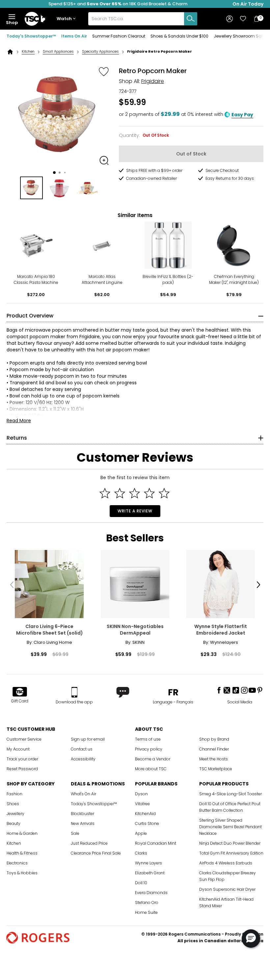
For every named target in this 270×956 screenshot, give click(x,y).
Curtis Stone (147, 823)
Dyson (141, 794)
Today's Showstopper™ (31, 36)
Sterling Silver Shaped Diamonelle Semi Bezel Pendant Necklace (230, 826)
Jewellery (15, 813)
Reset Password (22, 769)
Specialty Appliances (100, 51)
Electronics (17, 863)
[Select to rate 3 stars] (134, 493)
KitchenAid (145, 813)
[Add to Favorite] (103, 71)
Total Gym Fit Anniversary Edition (231, 853)
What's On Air (83, 794)
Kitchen (28, 51)
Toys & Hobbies (22, 873)
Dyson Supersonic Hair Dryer (227, 889)
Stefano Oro (146, 902)
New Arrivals (82, 823)
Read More (19, 420)
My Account (18, 749)
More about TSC (151, 769)
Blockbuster (82, 813)
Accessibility (83, 759)
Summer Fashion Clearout (118, 36)
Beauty (13, 823)
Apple (141, 833)
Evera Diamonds (151, 892)
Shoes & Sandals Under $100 (179, 36)
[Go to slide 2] (59, 172)
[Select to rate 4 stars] (149, 493)
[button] (67, 19)
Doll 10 (141, 883)
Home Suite (146, 912)
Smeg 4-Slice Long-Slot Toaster (230, 794)
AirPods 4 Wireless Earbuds (225, 863)
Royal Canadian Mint (155, 843)
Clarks (141, 853)
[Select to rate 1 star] (105, 493)
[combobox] (142, 18)
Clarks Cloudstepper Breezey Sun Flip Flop (227, 876)
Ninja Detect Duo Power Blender (229, 843)
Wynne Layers (148, 863)
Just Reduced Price (89, 843)
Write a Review (135, 511)
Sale (75, 833)
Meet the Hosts (213, 759)
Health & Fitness (22, 853)
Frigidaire (152, 81)
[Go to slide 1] (54, 172)
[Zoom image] (104, 160)
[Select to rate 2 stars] (119, 493)
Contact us (82, 749)
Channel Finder (214, 749)
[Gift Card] (20, 692)
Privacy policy (148, 749)
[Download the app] (74, 692)
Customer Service (24, 739)
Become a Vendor (152, 759)
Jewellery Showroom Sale (239, 36)
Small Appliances (58, 51)
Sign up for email (88, 739)
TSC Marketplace (215, 769)
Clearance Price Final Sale (96, 853)
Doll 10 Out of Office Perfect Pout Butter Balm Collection (229, 807)
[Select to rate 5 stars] (164, 493)
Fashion (14, 794)
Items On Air (74, 36)
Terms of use (148, 739)
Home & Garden (22, 833)
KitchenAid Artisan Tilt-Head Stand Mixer (226, 902)
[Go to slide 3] (65, 172)
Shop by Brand (214, 739)
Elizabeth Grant (150, 873)
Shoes (13, 803)
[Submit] (190, 18)
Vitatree (142, 803)
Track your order (22, 759)
